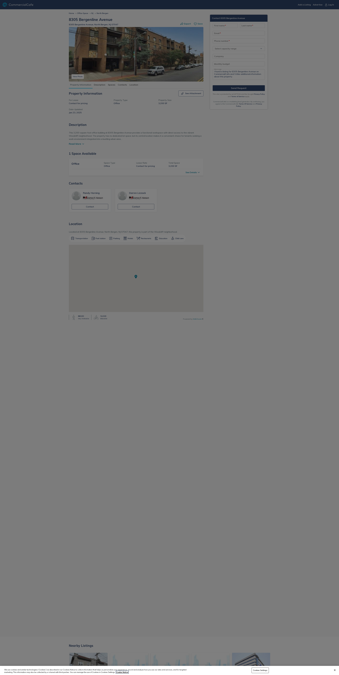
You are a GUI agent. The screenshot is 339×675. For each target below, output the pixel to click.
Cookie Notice (122, 672)
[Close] (335, 670)
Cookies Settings (260, 670)
